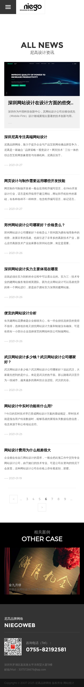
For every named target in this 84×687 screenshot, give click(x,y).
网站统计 (68, 682)
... (21, 499)
